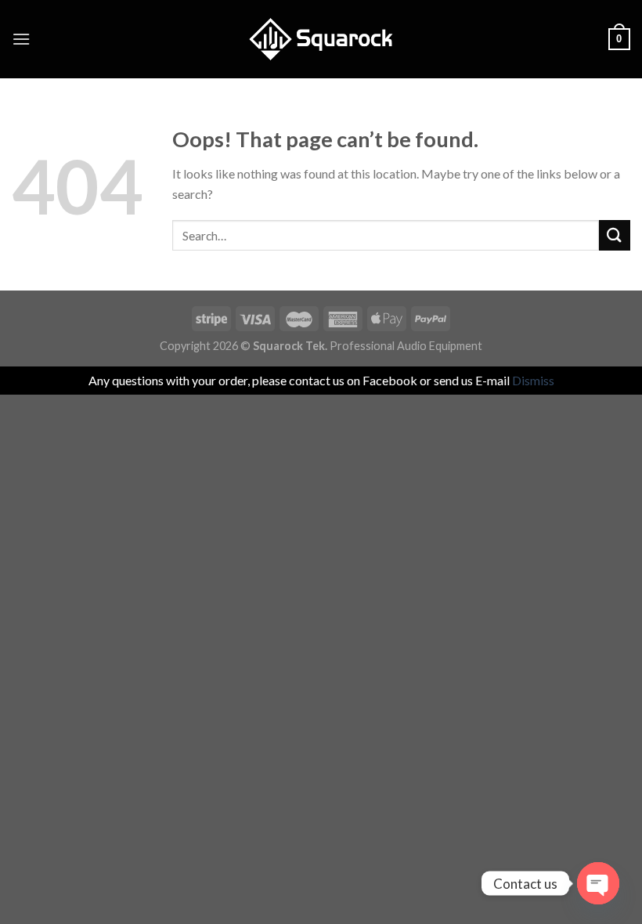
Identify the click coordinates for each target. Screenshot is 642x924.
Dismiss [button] (533, 380)
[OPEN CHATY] (598, 883)
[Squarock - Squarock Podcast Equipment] (321, 39)
